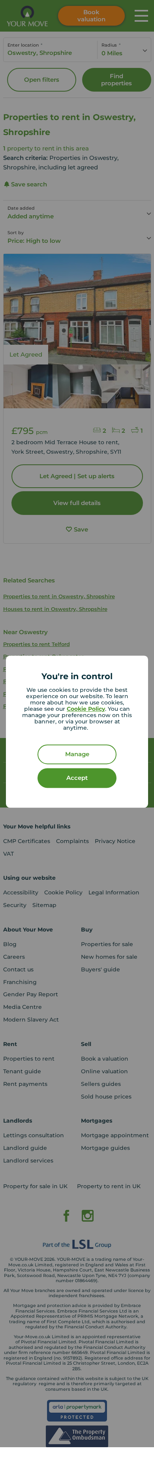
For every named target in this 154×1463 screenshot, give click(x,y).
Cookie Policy (86, 708)
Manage (77, 754)
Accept (77, 777)
